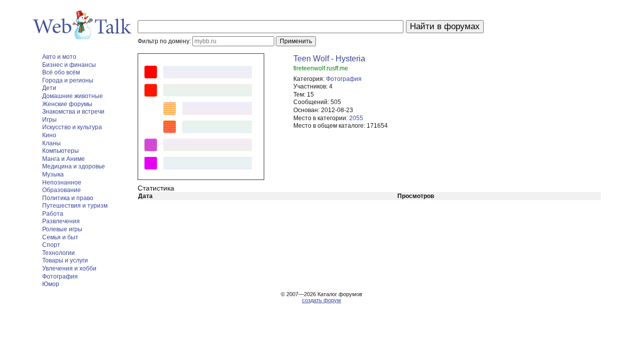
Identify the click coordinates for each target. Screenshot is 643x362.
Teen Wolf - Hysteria (329, 58)
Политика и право (67, 198)
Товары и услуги (65, 260)
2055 (356, 118)
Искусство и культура (72, 127)
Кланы (51, 143)
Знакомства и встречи (73, 111)
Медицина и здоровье (73, 166)
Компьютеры (60, 150)
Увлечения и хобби (69, 268)
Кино (49, 135)
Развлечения (61, 221)
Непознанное (61, 182)
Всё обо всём (61, 72)
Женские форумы (67, 104)
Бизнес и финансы (69, 64)
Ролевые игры (62, 229)
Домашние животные (72, 96)
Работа (52, 213)
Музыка (53, 174)
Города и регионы (67, 80)
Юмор (50, 284)
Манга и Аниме (63, 158)
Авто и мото (59, 56)
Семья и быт (60, 237)
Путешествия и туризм (75, 205)
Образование (61, 190)
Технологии (58, 252)
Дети (49, 88)
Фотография (60, 276)
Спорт (51, 244)
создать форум (321, 300)
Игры (49, 119)
